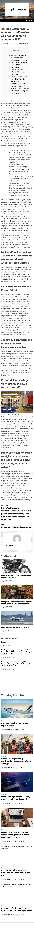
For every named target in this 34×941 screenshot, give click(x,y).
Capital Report (17, 9)
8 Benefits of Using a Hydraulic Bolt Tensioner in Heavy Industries (16, 909)
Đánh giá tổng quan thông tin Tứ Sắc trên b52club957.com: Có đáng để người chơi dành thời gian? (16, 652)
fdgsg (3, 642)
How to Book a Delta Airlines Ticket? (15, 628)
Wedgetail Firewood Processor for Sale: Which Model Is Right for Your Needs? (16, 603)
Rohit (22, 768)
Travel (3, 721)
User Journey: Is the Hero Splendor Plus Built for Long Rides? (16, 577)
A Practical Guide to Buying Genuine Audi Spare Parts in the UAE (15, 873)
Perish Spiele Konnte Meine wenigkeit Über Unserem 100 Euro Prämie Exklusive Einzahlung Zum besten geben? (20, 88)
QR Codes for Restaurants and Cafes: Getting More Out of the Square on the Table (15, 835)
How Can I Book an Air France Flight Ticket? (14, 724)
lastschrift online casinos (22, 267)
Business (4, 756)
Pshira (22, 729)
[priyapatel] (17, 538)
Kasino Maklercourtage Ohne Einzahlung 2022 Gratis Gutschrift (19, 79)
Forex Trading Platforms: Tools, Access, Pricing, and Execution (15, 798)
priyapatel (24, 43)
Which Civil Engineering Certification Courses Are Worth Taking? (16, 761)
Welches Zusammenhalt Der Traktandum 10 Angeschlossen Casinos (19, 57)
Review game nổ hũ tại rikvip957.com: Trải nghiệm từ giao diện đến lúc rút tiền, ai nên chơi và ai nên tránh (16, 664)
